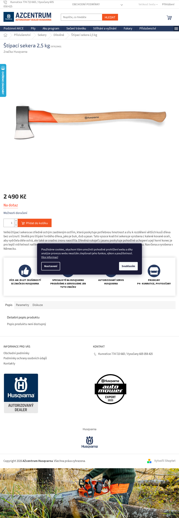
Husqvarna (89, 429)
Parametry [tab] (22, 305)
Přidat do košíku (37, 223)
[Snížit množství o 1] (16, 225)
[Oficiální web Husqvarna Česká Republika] (89, 442)
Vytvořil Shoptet (165, 461)
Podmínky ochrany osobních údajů (25, 358)
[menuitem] (13, 28)
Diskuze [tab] (38, 305)
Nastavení (50, 266)
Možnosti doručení (15, 213)
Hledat (110, 17)
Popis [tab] (8, 305)
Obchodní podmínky (86, 4)
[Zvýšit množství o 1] (16, 221)
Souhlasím (128, 266)
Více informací (49, 257)
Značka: (15, 52)
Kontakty (9, 364)
